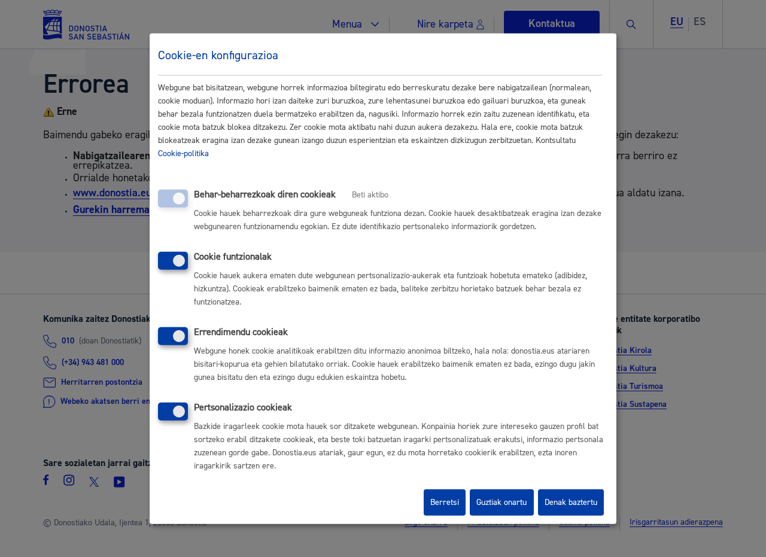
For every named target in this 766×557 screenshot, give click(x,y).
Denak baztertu (571, 502)
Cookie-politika (183, 153)
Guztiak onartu (501, 502)
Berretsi (444, 502)
